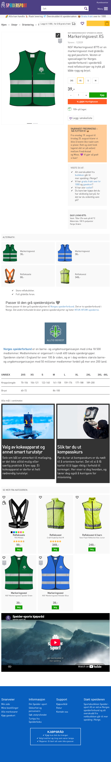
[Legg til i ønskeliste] (3, 497)
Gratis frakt (87, 16)
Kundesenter (102, 2)
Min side (5, 703)
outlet (89, 187)
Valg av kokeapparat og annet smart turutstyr (23, 449)
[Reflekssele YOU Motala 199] (18, 513)
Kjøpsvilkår (62, 703)
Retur (59, 707)
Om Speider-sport (38, 703)
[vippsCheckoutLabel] (87, 101)
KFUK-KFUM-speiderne (87, 309)
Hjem (4, 24)
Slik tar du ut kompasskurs (70, 449)
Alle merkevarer (9, 711)
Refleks (42, 24)
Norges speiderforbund (62, 306)
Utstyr (14, 24)
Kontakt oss (62, 711)
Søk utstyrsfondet (38, 714)
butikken (79, 174)
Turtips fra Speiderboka (35, 720)
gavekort (87, 184)
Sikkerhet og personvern (35, 709)
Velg (19, 549)
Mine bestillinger (9, 707)
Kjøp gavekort (8, 715)
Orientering (28, 24)
